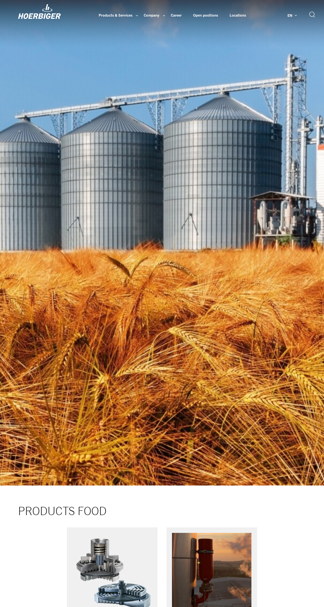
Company (151, 15)
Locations (238, 15)
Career (176, 15)
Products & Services (115, 15)
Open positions (205, 15)
